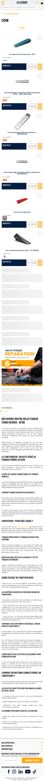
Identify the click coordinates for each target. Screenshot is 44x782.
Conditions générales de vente (31, 777)
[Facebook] (9, 771)
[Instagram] (14, 771)
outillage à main (23, 527)
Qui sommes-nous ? (9, 777)
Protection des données (12, 778)
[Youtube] (27, 771)
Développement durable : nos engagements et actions (22, 779)
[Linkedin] (20, 771)
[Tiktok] (34, 771)
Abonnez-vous (32, 760)
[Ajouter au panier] (40, 66)
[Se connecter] (37, 3)
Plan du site (33, 778)
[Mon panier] (41, 3)
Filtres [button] (22, 28)
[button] (3, 2)
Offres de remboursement (19, 777)
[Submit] (39, 7)
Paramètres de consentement (23, 778)
